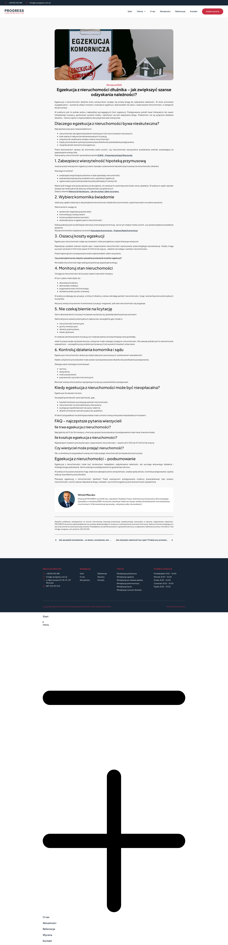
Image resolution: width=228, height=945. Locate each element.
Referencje (180, 11)
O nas (152, 11)
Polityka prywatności (175, 606)
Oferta (140, 11)
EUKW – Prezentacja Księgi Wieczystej (115, 155)
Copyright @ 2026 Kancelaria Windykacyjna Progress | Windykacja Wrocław (77, 606)
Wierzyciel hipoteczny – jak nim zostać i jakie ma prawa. (94, 191)
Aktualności (165, 11)
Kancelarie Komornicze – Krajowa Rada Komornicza (114, 230)
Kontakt (193, 11)
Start (130, 11)
